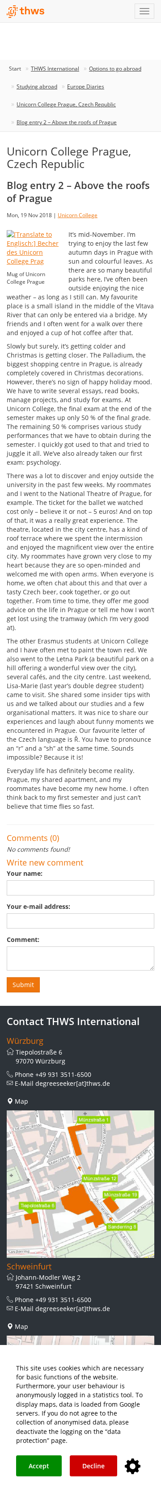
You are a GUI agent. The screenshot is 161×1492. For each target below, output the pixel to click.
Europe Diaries (85, 86)
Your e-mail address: (38, 906)
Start (15, 68)
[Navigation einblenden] (144, 11)
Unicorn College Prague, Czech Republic (66, 104)
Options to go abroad (115, 68)
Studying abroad (37, 86)
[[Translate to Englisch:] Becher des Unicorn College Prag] (34, 247)
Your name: (24, 873)
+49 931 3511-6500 (63, 1074)
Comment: (23, 939)
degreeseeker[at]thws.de (72, 1083)
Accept (39, 1466)
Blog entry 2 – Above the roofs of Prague (67, 122)
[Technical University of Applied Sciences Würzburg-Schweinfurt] (26, 11)
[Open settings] (132, 1467)
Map (21, 1101)
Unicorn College (77, 215)
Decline (93, 1466)
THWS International (55, 68)
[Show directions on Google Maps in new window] (80, 1184)
